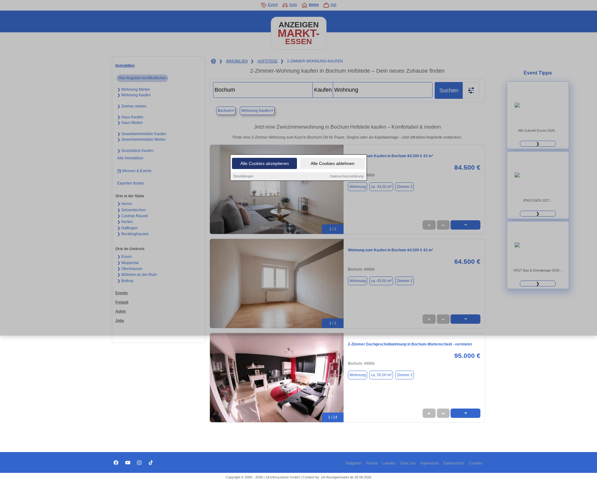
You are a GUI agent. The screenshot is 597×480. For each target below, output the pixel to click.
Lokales (389, 463)
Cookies (476, 463)
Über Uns (408, 463)
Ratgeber (354, 463)
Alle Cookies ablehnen (332, 163)
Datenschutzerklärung (346, 176)
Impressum (429, 463)
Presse (372, 463)
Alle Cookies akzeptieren (264, 163)
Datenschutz (454, 463)
